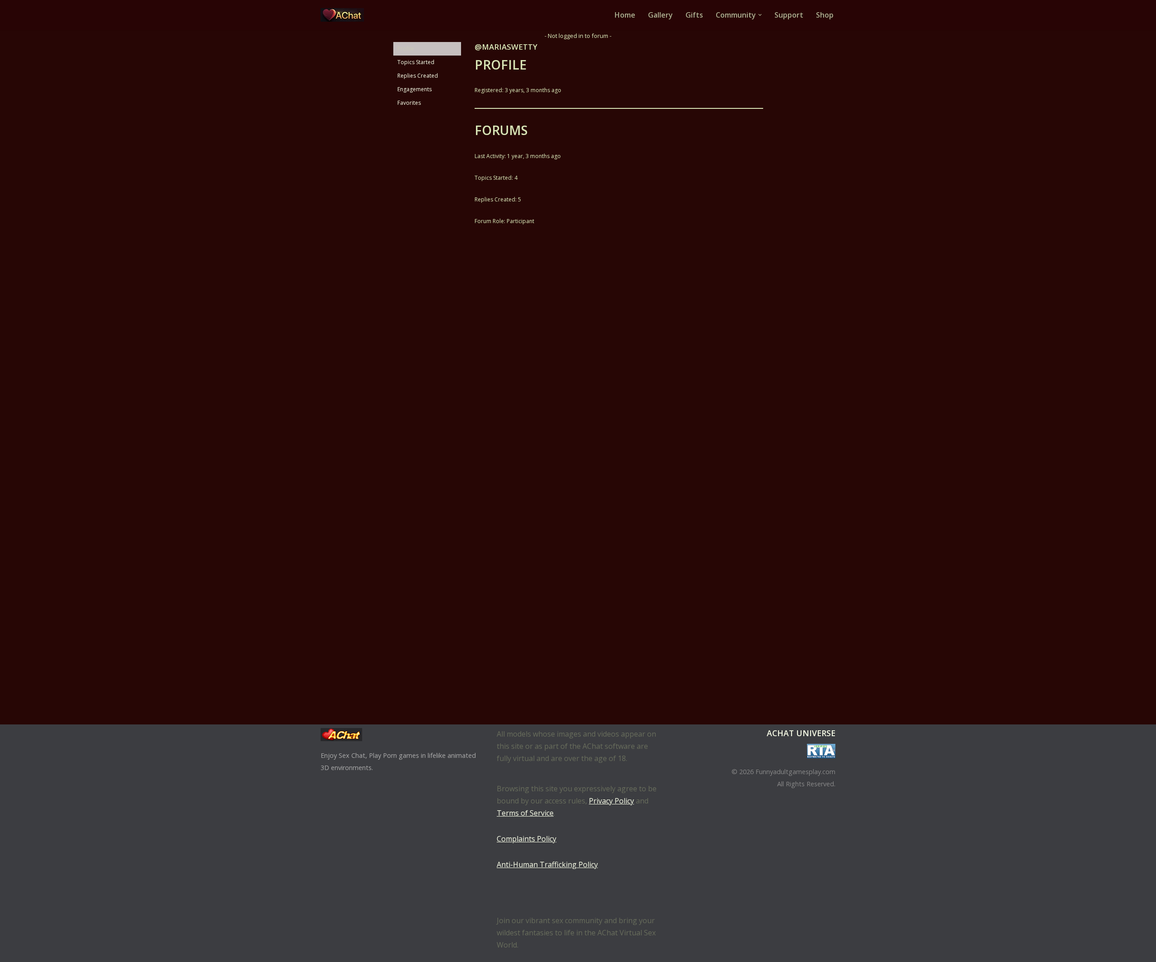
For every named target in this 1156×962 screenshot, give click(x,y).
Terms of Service (525, 813)
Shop (825, 15)
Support (788, 15)
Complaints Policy (526, 839)
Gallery (660, 15)
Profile (405, 48)
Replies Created (417, 75)
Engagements (414, 89)
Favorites (409, 103)
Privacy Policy (611, 801)
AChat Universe (801, 733)
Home (625, 15)
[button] (760, 15)
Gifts (694, 15)
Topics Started (415, 62)
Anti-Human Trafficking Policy (547, 864)
